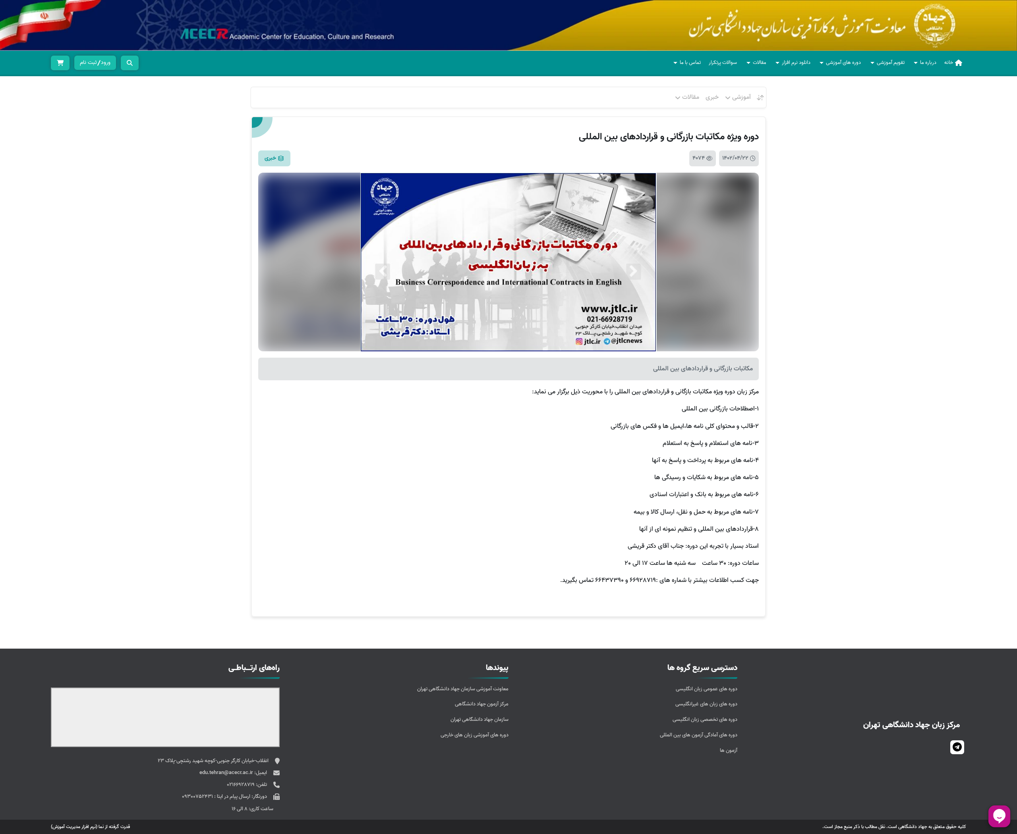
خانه (948, 62)
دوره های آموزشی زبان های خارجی (474, 735)
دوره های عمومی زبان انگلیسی (706, 689)
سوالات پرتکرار (723, 62)
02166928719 (241, 784)
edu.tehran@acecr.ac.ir (226, 773)
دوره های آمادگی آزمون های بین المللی (698, 735)
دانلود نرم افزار (796, 62)
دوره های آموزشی (843, 62)
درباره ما (928, 62)
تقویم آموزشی (891, 62)
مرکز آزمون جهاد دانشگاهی (481, 704)
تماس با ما (690, 62)
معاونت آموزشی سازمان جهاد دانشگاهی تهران (462, 689)
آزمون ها (728, 750)
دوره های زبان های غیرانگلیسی (706, 704)
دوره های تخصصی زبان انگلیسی (705, 719)
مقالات (759, 62)
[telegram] (957, 747)
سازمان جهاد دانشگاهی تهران (479, 719)
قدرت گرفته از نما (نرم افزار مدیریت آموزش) (90, 826)
